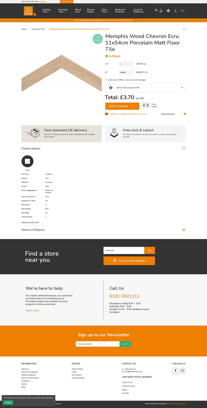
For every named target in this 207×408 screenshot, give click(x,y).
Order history (77, 369)
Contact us (25, 381)
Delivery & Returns (33, 230)
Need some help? (168, 114)
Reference (25, 222)
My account (76, 375)
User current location (132, 261)
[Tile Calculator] (170, 11)
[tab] (103, 149)
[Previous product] (184, 29)
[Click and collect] (162, 11)
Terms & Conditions (29, 372)
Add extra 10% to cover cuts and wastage (127, 80)
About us (25, 369)
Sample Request (28, 375)
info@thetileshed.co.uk (133, 371)
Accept (8, 402)
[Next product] (185, 29)
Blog (23, 387)
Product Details (30, 148)
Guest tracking (78, 378)
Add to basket (118, 106)
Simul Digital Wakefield (177, 403)
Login (74, 372)
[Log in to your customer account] (176, 11)
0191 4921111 (130, 369)
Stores (24, 384)
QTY (107, 64)
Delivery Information (30, 378)
